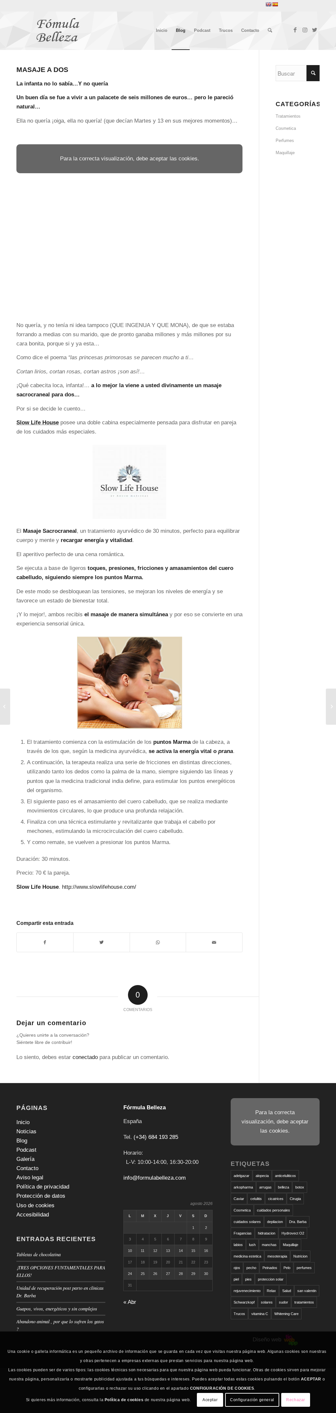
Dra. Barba (297, 1222)
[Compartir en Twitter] (102, 942)
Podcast (26, 1150)
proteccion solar (271, 1279)
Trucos (239, 1314)
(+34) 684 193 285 (156, 1137)
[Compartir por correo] (214, 942)
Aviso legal (29, 1177)
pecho (251, 1268)
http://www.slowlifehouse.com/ (99, 887)
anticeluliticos (285, 1176)
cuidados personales (273, 1210)
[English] (268, 4)
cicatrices (276, 1199)
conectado (85, 1057)
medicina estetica (247, 1256)
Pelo (287, 1268)
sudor (283, 1302)
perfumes (304, 1268)
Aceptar (210, 1400)
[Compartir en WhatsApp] (158, 942)
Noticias (26, 1131)
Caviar (239, 1199)
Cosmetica (286, 128)
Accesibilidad (32, 1215)
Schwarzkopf (244, 1302)
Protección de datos (40, 1196)
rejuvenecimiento (247, 1291)
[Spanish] (275, 4)
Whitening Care (286, 1314)
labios (238, 1245)
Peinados (269, 1268)
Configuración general (252, 1400)
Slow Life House (37, 422)
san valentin (306, 1291)
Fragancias (243, 1233)
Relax (271, 1291)
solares (267, 1302)
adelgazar (241, 1176)
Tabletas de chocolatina (38, 1254)
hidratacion (266, 1233)
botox (299, 1187)
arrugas (265, 1187)
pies (248, 1279)
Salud (286, 1291)
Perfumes (285, 140)
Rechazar (295, 1400)
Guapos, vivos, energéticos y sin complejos (56, 1309)
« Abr (129, 1302)
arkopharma (243, 1187)
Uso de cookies (35, 1205)
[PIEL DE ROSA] (5, 707)
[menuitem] (162, 31)
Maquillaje (285, 152)
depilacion (275, 1222)
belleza (283, 1187)
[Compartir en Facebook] (45, 942)
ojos (237, 1268)
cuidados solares (247, 1222)
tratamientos (304, 1302)
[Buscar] (269, 31)
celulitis (256, 1199)
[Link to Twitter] (315, 30)
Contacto (27, 1168)
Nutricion (300, 1256)
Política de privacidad (42, 1187)
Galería (25, 1159)
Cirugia (295, 1199)
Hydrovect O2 (293, 1233)
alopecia (262, 1176)
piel (236, 1279)
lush (252, 1245)
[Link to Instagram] (305, 30)
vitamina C (259, 1314)
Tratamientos (288, 116)
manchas (269, 1245)
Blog (21, 1141)
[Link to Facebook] (295, 30)
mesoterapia (277, 1256)
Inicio (23, 1122)
